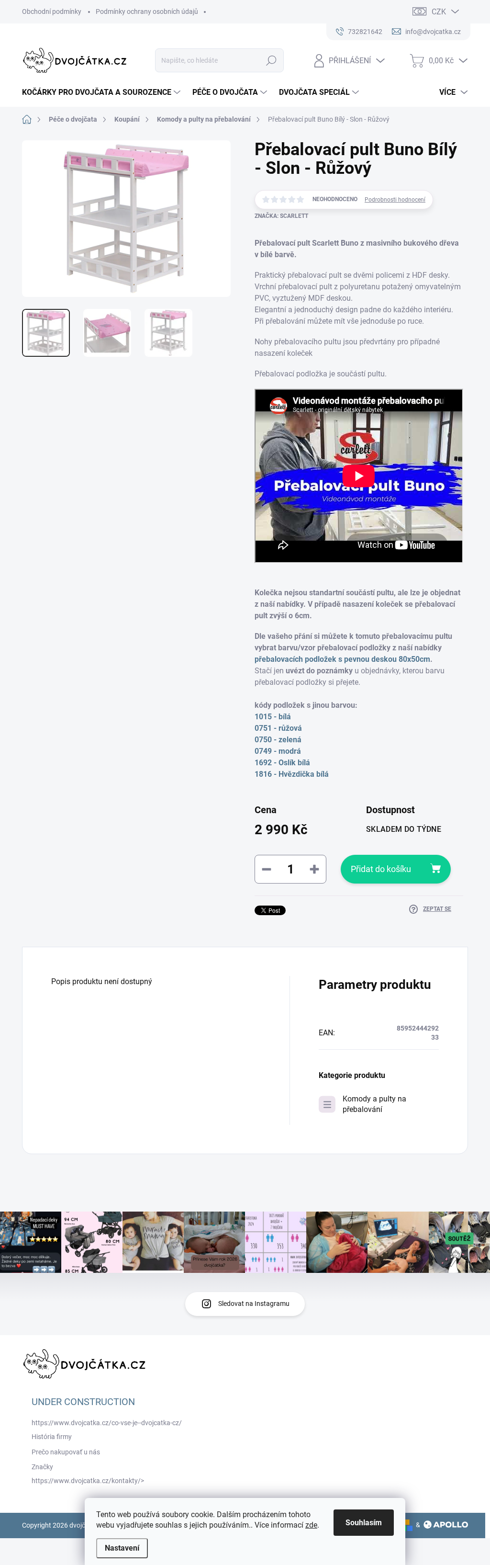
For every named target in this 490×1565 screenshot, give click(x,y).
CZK (439, 11)
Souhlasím (363, 1522)
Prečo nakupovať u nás (66, 1452)
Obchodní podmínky (51, 11)
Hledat (271, 60)
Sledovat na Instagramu (254, 1303)
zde (311, 1525)
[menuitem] (102, 92)
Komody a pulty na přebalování (374, 1104)
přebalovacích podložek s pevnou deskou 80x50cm (342, 659)
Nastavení (122, 1548)
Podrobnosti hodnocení (395, 199)
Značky (42, 1467)
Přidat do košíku (381, 869)
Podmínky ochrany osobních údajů (147, 11)
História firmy (52, 1436)
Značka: (281, 216)
